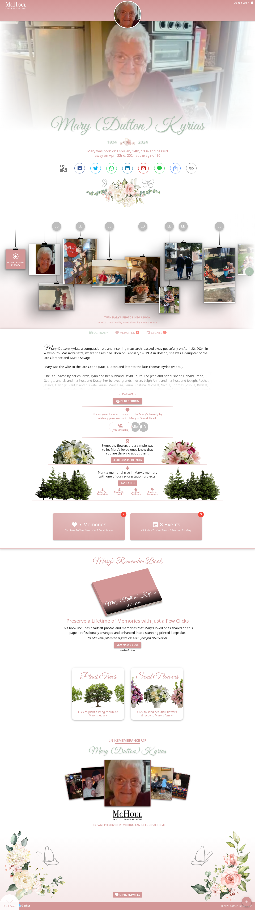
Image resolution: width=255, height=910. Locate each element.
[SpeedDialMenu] (247, 902)
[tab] (98, 332)
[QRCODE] (63, 168)
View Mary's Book (128, 645)
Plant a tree (127, 483)
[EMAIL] (143, 168)
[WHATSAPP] (111, 168)
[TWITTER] (95, 168)
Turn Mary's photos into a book (127, 317)
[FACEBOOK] (79, 168)
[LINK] (191, 168)
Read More (127, 394)
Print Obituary (129, 401)
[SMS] (159, 168)
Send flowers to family (127, 460)
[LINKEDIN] (127, 168)
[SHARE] (175, 168)
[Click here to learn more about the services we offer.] (127, 815)
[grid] (127, 274)
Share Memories (129, 894)
